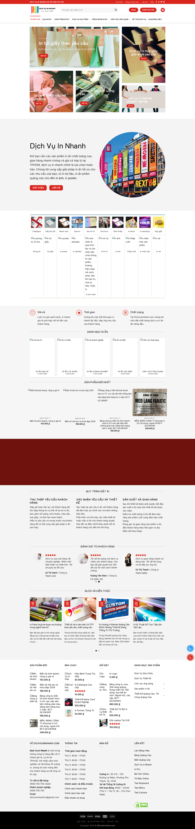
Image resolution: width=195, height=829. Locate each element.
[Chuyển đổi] (164, 683)
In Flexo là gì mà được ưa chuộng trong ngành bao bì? (45, 626)
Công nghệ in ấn (99, 19)
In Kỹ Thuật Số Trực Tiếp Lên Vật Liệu (147, 626)
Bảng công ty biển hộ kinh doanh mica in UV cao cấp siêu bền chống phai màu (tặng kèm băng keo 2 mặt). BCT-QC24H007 (115, 424)
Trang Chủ (35, 19)
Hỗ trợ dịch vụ (139, 19)
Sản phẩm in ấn (62, 19)
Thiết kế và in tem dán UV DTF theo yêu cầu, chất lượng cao (79, 626)
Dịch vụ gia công (80, 19)
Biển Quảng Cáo (142, 760)
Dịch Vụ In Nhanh (143, 764)
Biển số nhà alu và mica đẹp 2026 (80, 421)
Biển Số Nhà (80, 418)
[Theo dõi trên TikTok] (159, 2)
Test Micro (139, 787)
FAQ (151, 2)
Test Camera (140, 792)
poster (72, 178)
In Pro (137, 769)
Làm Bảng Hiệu (155, 19)
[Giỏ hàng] (163, 10)
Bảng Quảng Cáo (142, 755)
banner (108, 638)
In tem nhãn (84, 98)
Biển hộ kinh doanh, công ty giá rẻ (45, 421)
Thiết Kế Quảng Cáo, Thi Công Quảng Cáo (146, 695)
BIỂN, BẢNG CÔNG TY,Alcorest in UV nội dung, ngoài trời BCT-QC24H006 (150, 423)
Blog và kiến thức (132, 2)
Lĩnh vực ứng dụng (119, 19)
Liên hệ (144, 2)
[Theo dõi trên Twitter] (161, 2)
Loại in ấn (46, 19)
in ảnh (60, 178)
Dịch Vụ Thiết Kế (142, 678)
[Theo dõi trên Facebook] (156, 2)
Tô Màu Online (141, 778)
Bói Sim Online (141, 774)
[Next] (168, 352)
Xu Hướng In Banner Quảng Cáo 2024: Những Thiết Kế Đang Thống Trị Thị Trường (114, 627)
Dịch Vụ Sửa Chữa (143, 673)
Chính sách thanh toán (76, 788)
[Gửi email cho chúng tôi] (164, 2)
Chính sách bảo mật (75, 793)
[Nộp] (116, 10)
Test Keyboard (141, 783)
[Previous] (27, 352)
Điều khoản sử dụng (75, 797)
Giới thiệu (119, 2)
